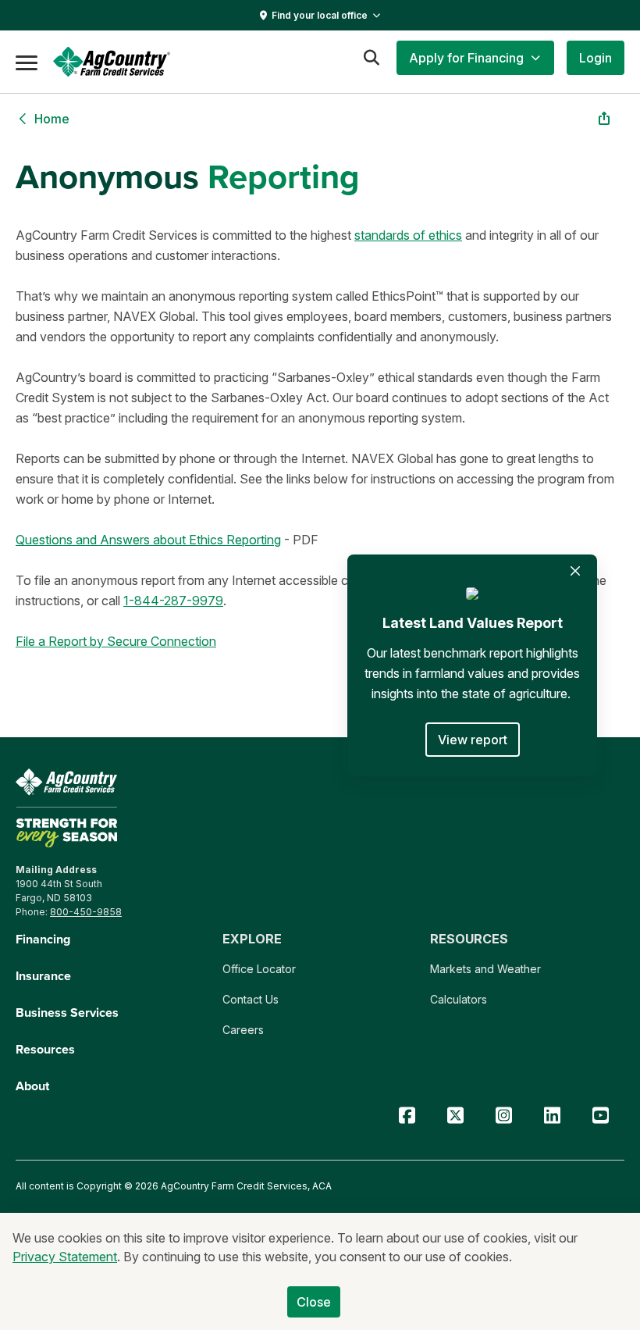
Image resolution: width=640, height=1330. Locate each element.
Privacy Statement (64, 1256)
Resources (45, 1049)
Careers (243, 1029)
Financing (43, 939)
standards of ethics (408, 235)
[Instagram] (503, 1115)
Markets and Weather (485, 968)
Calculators (458, 999)
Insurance (43, 976)
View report (472, 739)
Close (314, 1302)
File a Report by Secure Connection (116, 641)
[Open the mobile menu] (26, 61)
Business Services (67, 1013)
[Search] (371, 58)
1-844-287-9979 (173, 600)
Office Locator (259, 968)
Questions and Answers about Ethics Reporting (148, 539)
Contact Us (250, 999)
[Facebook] (406, 1115)
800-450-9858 (86, 912)
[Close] (575, 571)
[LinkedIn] (552, 1115)
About (32, 1086)
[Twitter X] (455, 1115)
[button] (475, 58)
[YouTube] (600, 1115)
